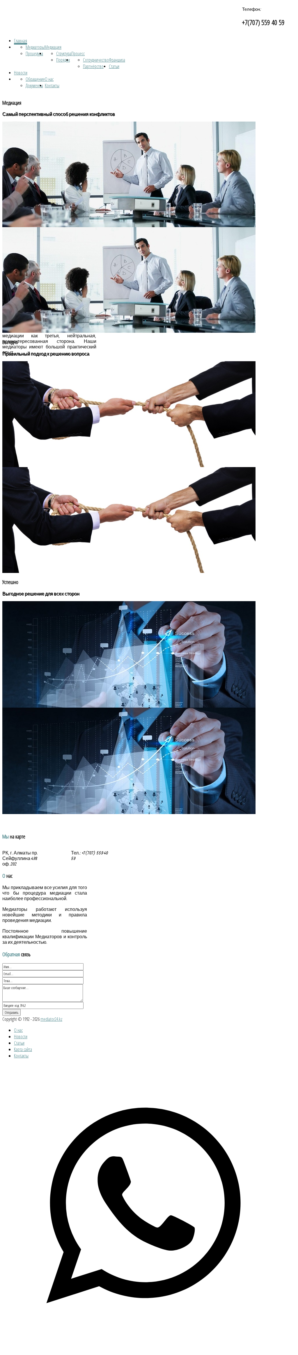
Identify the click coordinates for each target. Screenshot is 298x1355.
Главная (20, 41)
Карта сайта (23, 1049)
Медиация (53, 47)
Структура (63, 53)
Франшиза (117, 60)
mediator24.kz (51, 1019)
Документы (34, 85)
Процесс (78, 53)
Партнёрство (93, 66)
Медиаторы (35, 47)
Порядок (63, 60)
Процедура (34, 53)
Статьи (114, 66)
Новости (20, 73)
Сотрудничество (96, 60)
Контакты (52, 85)
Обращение (35, 79)
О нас (49, 79)
